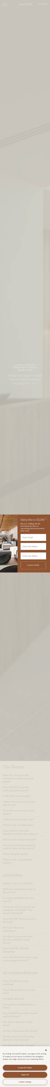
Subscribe (33, 565)
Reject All (25, 1075)
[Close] (46, 519)
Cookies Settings (25, 1082)
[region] (25, 1066)
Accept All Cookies (25, 1068)
